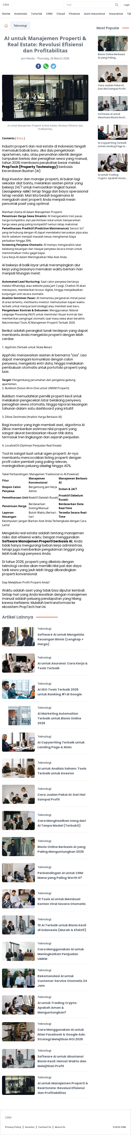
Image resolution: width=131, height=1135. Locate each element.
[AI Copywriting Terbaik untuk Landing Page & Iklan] (18, 742)
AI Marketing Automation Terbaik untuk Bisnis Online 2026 (59, 718)
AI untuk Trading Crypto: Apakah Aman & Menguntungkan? (57, 1008)
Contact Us (44, 1127)
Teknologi (20, 25)
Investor (30, 1127)
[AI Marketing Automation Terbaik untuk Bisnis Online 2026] (18, 715)
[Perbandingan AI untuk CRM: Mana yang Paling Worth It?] (18, 872)
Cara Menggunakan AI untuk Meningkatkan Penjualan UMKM (61, 954)
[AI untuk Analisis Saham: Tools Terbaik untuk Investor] (18, 768)
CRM (49, 14)
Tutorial (36, 14)
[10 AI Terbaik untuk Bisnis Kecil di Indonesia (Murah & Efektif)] (18, 924)
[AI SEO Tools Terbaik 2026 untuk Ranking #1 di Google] (18, 689)
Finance (74, 14)
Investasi (20, 14)
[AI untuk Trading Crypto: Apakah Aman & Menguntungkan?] (18, 1005)
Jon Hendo (28, 58)
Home (6, 14)
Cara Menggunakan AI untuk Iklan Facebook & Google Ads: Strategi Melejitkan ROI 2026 (61, 1034)
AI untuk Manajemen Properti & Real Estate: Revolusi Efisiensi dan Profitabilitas (63, 1088)
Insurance (116, 14)
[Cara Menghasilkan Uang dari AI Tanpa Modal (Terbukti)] (18, 820)
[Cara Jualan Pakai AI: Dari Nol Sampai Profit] (18, 794)
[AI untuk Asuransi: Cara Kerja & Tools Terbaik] (18, 663)
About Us (60, 1127)
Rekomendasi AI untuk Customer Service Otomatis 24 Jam (62, 981)
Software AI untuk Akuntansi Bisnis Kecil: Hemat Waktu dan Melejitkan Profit (62, 1061)
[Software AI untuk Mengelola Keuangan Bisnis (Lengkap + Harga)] (18, 636)
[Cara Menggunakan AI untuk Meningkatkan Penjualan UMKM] (18, 951)
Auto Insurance (94, 14)
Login (127, 5)
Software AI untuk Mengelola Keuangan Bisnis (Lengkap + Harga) (61, 639)
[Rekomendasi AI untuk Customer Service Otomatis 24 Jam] (18, 978)
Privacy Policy (13, 1127)
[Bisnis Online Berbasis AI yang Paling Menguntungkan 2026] (18, 846)
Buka (20, 138)
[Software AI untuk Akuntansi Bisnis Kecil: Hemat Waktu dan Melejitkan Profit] (18, 1058)
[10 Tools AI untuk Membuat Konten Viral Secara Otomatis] (18, 898)
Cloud (60, 14)
